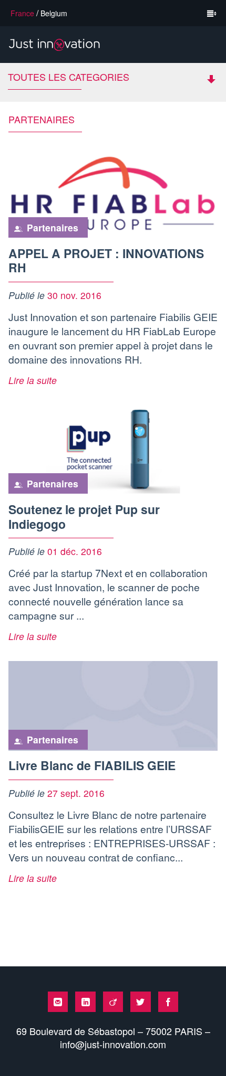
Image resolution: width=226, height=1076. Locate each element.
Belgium (53, 13)
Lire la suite (32, 380)
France (22, 13)
